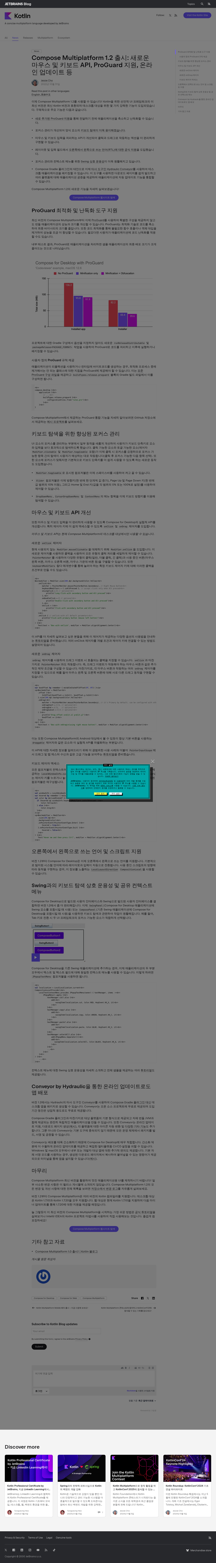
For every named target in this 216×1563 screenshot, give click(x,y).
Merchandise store (200, 1552)
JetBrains (31, 1556)
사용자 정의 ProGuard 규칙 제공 (193, 57)
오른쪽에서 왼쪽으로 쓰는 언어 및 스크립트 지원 (195, 85)
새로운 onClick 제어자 (189, 70)
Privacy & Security (15, 1537)
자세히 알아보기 (111, 776)
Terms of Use (35, 1537)
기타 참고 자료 (184, 111)
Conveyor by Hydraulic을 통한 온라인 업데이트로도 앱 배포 (196, 100)
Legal (49, 1537)
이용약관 (120, 781)
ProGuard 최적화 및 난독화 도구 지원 (194, 52)
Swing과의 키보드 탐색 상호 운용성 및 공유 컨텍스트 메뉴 (195, 93)
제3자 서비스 (106, 786)
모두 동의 (100, 793)
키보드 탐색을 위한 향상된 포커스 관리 (194, 61)
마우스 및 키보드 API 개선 (189, 66)
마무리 (181, 107)
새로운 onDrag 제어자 (189, 75)
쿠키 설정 (116, 793)
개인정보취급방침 (106, 781)
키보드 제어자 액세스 (188, 80)
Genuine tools (64, 1537)
